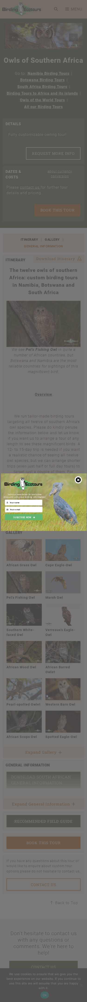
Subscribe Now (22, 517)
